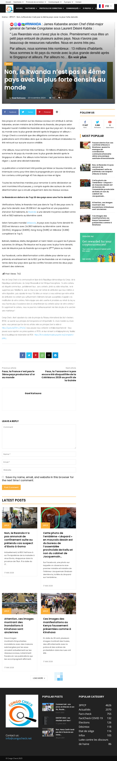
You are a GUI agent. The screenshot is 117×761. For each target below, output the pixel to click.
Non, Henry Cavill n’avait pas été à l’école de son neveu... (65, 732)
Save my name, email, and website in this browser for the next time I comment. (38, 478)
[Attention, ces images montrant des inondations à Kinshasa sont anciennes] (19, 603)
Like (85, 121)
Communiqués (54, 2)
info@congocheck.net (19, 738)
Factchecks (17, 2)
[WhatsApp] (42, 355)
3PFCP (12, 17)
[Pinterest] (36, 355)
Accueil (8, 2)
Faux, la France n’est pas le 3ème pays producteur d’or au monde (18, 374)
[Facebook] (22, 355)
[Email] (49, 355)
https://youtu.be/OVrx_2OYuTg (13, 328)
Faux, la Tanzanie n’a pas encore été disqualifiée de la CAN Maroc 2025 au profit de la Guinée (59, 376)
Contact (78, 2)
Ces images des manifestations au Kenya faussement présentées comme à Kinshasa (57, 625)
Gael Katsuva (19, 98)
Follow (97, 121)
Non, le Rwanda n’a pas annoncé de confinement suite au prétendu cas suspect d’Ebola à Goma (18, 539)
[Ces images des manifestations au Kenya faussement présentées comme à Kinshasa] (58, 603)
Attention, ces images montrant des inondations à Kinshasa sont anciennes (19, 625)
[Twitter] (29, 355)
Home (4, 17)
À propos (67, 2)
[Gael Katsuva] (6, 98)
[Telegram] (55, 355)
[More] (57, 112)
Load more (38, 678)
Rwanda (32, 211)
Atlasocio (31, 222)
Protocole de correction (35, 2)
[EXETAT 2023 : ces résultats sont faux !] (48, 721)
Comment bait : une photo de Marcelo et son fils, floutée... (65, 706)
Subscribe (110, 121)
